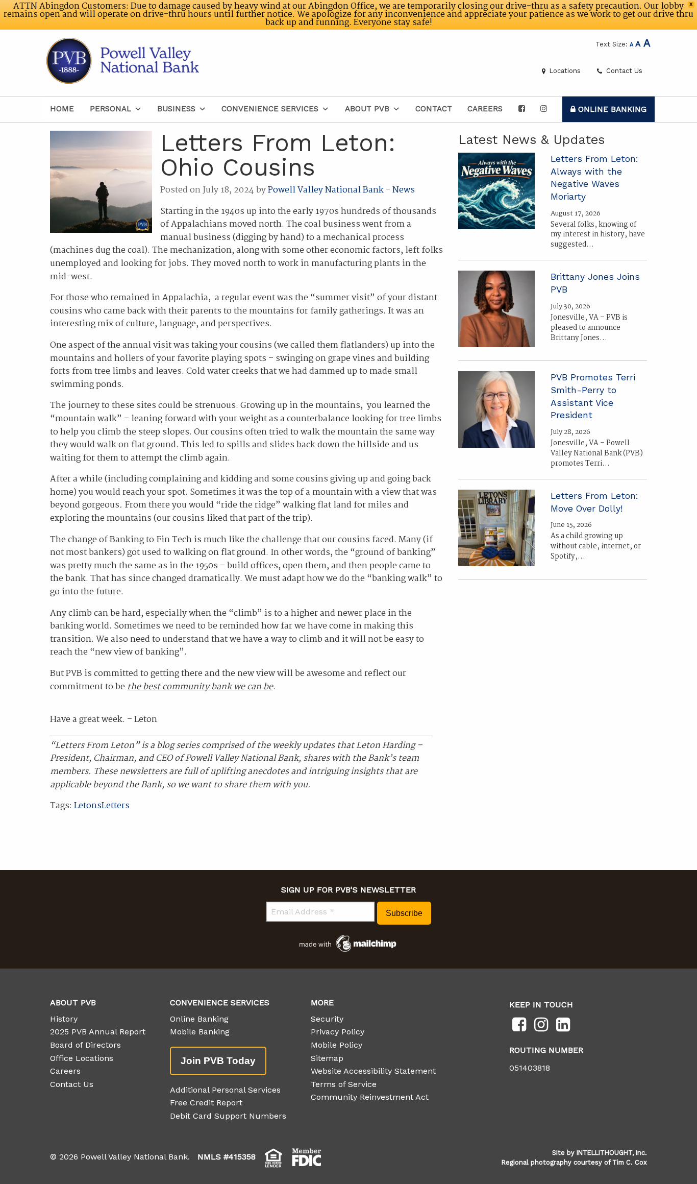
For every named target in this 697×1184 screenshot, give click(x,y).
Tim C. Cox (629, 1162)
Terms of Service (344, 1084)
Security (327, 1019)
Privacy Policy (337, 1031)
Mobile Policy (336, 1045)
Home (62, 108)
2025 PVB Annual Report (97, 1031)
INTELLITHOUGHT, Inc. (612, 1152)
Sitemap (327, 1058)
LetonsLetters (102, 806)
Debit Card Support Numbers (228, 1116)
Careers (485, 108)
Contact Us (623, 71)
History (64, 1019)
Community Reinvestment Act (370, 1097)
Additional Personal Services (225, 1090)
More (322, 1002)
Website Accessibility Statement (373, 1071)
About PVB (367, 108)
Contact (433, 108)
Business (176, 108)
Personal (110, 108)
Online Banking (611, 109)
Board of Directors (85, 1045)
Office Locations (81, 1058)
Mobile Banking (200, 1031)
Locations (564, 71)
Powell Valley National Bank (326, 190)
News (403, 190)
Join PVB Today (218, 1060)
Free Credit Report (206, 1102)
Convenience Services (269, 108)
